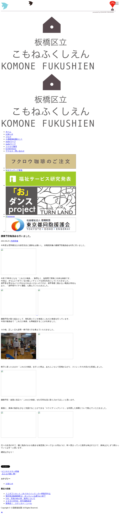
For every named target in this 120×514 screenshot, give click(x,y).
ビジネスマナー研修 (10, 471)
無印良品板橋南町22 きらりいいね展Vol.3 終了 (26, 496)
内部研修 (14, 241)
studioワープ (11, 142)
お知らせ (9, 134)
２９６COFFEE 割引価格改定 (19, 501)
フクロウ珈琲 (11, 146)
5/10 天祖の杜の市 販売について (20, 498)
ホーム (8, 132)
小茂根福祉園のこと (14, 139)
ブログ (8, 137)
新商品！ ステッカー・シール (19, 503)
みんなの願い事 (8, 474)
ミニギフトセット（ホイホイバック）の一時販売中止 (28, 494)
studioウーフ (11, 144)
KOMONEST (11, 149)
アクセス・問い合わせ (15, 151)
